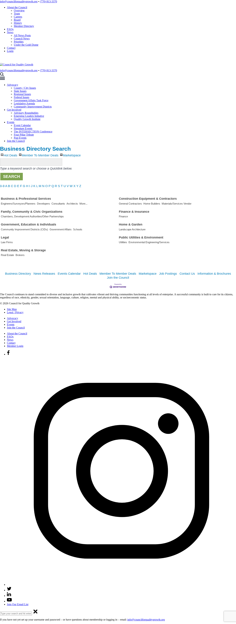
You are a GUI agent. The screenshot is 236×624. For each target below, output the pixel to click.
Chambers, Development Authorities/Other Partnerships (32, 216)
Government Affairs (61, 229)
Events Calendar (69, 273)
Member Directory (24, 26)
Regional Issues (22, 94)
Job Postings (168, 273)
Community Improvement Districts (33, 106)
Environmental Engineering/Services (149, 242)
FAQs (10, 29)
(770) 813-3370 (48, 1)
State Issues (20, 91)
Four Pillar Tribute (24, 134)
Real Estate (7, 255)
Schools (77, 229)
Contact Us (187, 273)
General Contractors (130, 203)
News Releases (44, 273)
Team (17, 13)
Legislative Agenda (24, 103)
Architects (72, 203)
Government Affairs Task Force (31, 100)
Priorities (18, 41)
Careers (18, 16)
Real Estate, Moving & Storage (23, 250)
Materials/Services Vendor (176, 203)
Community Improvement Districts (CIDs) (24, 229)
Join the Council (16, 140)
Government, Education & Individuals (28, 224)
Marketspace (72, 155)
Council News (22, 38)
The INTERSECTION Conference (33, 131)
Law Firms (7, 242)
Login (10, 51)
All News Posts (22, 35)
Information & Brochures (214, 273)
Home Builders (151, 203)
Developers (43, 203)
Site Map (12, 309)
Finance (123, 216)
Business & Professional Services (26, 198)
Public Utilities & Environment (141, 237)
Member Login (15, 345)
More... (83, 203)
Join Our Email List (17, 604)
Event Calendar (22, 125)
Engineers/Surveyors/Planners (18, 203)
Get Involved (14, 109)
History (18, 22)
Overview (19, 10)
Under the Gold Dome (26, 44)
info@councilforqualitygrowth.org (18, 1)
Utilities (123, 242)
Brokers (20, 255)
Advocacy (12, 84)
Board (17, 19)
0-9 (2, 186)
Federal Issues (21, 97)
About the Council (17, 7)
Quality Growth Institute (27, 119)
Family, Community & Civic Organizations (31, 211)
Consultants (58, 203)
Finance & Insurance (134, 211)
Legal (5, 237)
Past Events (20, 137)
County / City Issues (25, 87)
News (10, 32)
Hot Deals (10, 155)
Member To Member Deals (40, 155)
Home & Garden (130, 224)
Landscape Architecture (132, 229)
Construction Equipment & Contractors (148, 198)
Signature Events (23, 128)
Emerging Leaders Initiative (29, 115)
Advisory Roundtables (26, 112)
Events (10, 122)
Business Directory (18, 273)
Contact (11, 47)
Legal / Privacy (15, 312)
